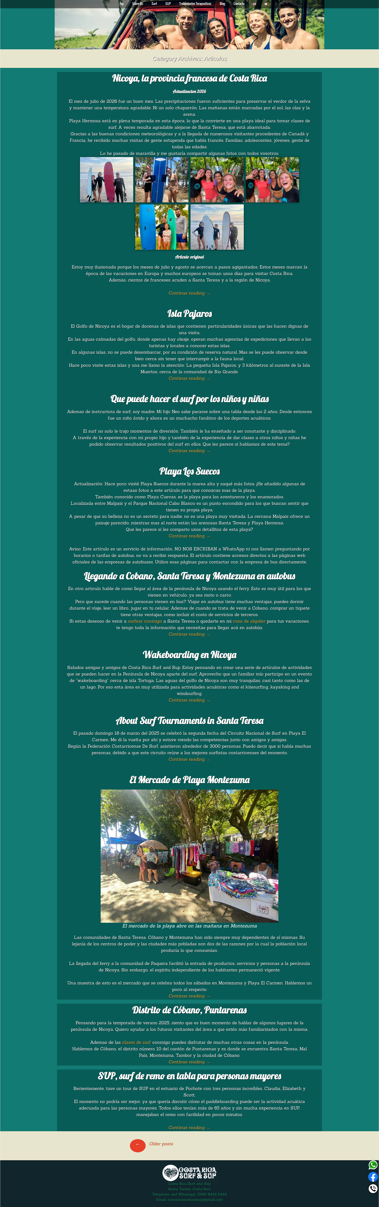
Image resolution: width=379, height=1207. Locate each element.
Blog (222, 3)
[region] (189, 24)
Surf (154, 3)
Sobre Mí (137, 3)
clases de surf (136, 1042)
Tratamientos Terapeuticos (195, 3)
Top (122, 3)
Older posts (154, 1144)
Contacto (239, 3)
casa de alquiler (249, 621)
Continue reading (189, 293)
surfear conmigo (145, 621)
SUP (168, 3)
